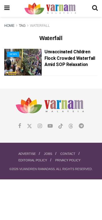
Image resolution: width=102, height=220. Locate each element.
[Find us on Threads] (71, 126)
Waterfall (40, 26)
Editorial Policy (32, 160)
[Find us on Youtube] (50, 126)
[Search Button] (95, 8)
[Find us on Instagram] (40, 126)
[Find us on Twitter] (29, 126)
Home (9, 26)
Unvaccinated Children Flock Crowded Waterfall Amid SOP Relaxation (69, 58)
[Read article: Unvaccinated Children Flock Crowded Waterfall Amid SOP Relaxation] (23, 62)
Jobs (48, 153)
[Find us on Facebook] (19, 126)
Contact (67, 153)
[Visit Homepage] (50, 8)
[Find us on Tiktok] (60, 126)
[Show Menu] (7, 8)
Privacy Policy (67, 160)
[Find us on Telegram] (81, 126)
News (13, 54)
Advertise (27, 153)
